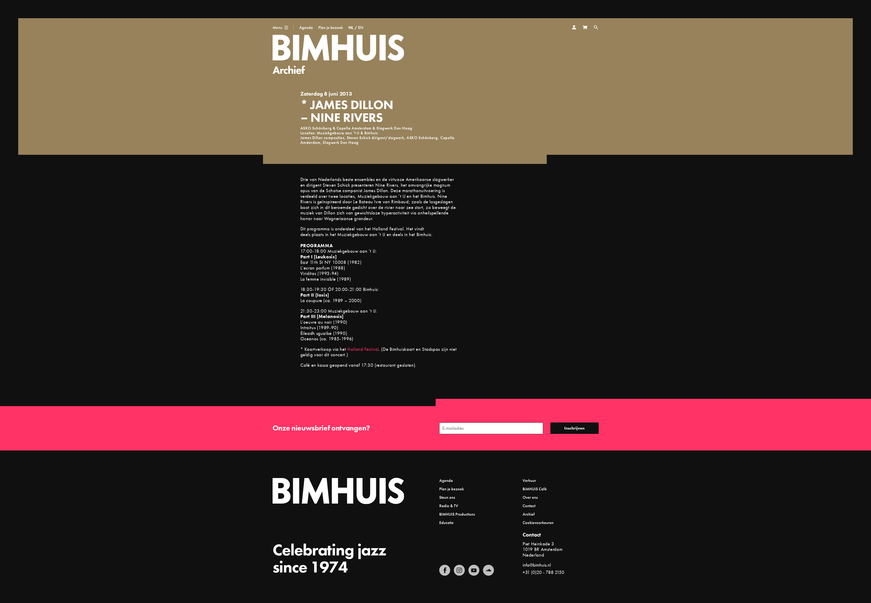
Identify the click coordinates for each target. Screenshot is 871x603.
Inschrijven (574, 428)
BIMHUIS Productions (457, 514)
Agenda (306, 27)
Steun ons (447, 497)
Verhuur (529, 480)
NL (350, 27)
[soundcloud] (488, 570)
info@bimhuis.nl (537, 565)
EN (360, 27)
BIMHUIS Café (535, 488)
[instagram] (459, 570)
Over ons (530, 497)
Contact (529, 505)
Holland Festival (363, 349)
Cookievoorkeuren (538, 523)
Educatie (446, 522)
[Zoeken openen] (596, 27)
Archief (289, 70)
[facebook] (444, 570)
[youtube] (473, 570)
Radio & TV (448, 505)
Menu (278, 27)
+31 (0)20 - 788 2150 (543, 572)
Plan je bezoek (330, 27)
